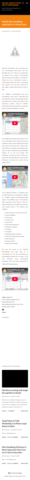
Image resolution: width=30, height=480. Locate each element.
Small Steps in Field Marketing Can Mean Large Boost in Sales (14, 423)
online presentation (21, 261)
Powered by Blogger (16, 473)
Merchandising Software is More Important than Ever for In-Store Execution (14, 450)
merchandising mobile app (9, 82)
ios (18, 299)
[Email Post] (3, 310)
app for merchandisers (21, 199)
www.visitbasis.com (7, 254)
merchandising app (8, 302)
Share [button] (4, 312)
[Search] (23, 3)
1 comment (11, 411)
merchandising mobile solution (12, 304)
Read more (24, 411)
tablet (13, 306)
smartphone (6, 306)
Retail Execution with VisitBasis (11, 4)
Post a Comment (12, 437)
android (9, 297)
